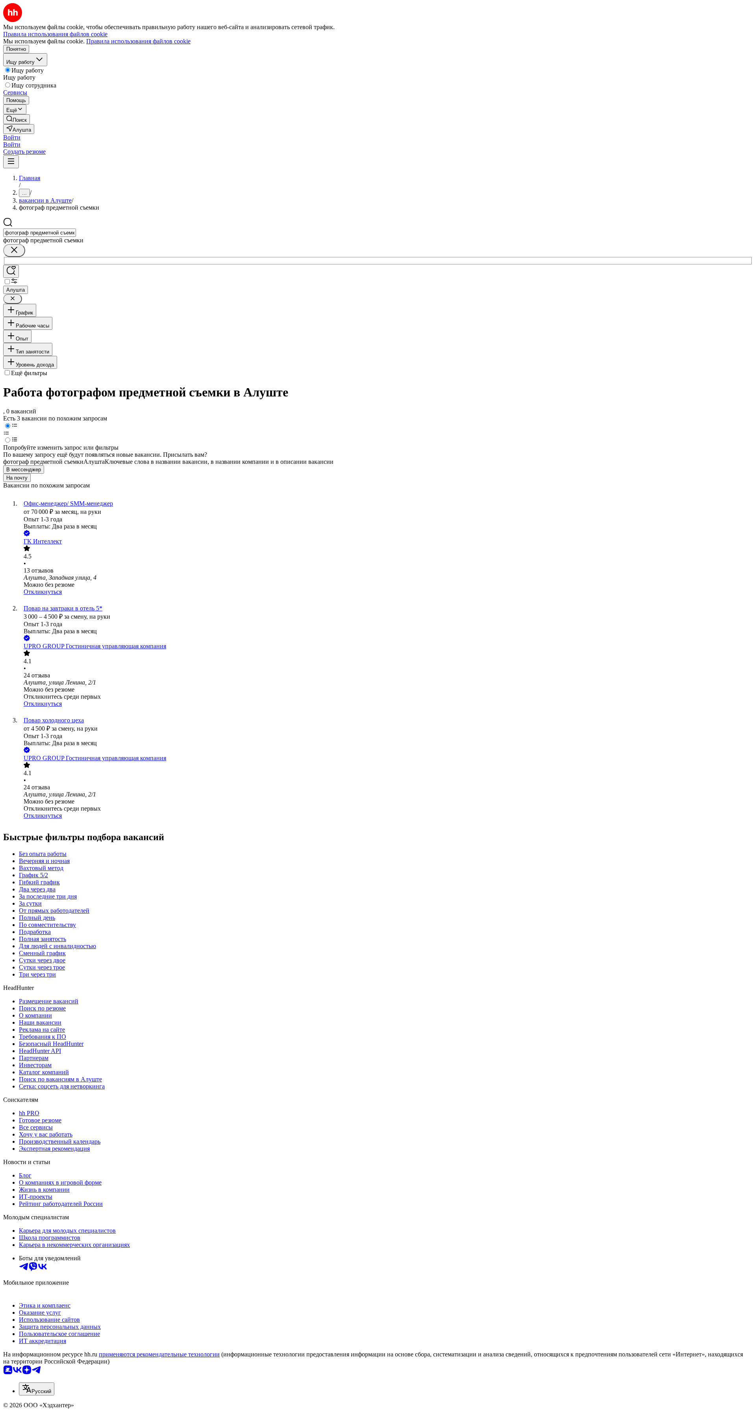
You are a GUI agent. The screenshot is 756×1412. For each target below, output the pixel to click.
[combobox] (39, 233)
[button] (11, 137)
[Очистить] (14, 250)
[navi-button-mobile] (11, 161)
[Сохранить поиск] (11, 271)
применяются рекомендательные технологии (159, 1354)
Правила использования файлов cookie (138, 41)
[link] (16, 119)
